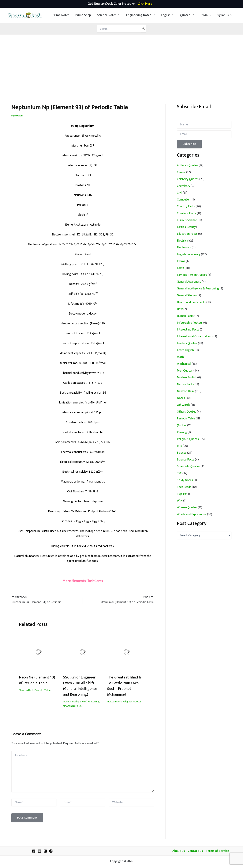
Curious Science (187, 220)
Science (181, 452)
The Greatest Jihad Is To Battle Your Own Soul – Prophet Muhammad (124, 686)
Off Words (183, 404)
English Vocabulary (188, 254)
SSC (81, 706)
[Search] (143, 28)
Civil (179, 192)
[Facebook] (34, 851)
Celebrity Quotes (188, 179)
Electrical (183, 240)
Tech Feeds (184, 487)
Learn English (185, 350)
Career (181, 172)
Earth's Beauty (186, 227)
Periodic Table (42, 690)
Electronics (184, 247)
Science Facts (185, 459)
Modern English (186, 377)
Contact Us (195, 851)
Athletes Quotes (187, 165)
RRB (179, 446)
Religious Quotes (132, 701)
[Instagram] (39, 851)
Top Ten (182, 493)
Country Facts (186, 206)
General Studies (187, 295)
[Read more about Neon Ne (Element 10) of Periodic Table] (38, 651)
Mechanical (184, 363)
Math (180, 357)
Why (179, 500)
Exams (181, 261)
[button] (108, 15)
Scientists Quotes (188, 466)
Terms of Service (217, 851)
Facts (180, 268)
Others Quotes (186, 411)
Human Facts (185, 316)
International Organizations (195, 336)
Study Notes (185, 480)
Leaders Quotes (187, 343)
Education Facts (187, 233)
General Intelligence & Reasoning (81, 701)
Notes (181, 398)
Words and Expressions (191, 514)
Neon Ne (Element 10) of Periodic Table (37, 680)
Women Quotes (187, 507)
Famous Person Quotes (192, 274)
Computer (183, 199)
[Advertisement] (121, 63)
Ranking (182, 432)
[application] (118, 15)
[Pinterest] (45, 851)
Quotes (181, 425)
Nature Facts (185, 384)
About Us (178, 851)
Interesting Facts (188, 329)
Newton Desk (26, 690)
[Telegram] (51, 851)
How (180, 309)
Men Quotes (185, 370)
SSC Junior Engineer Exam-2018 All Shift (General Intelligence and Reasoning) (80, 686)
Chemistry (183, 186)
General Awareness (189, 281)
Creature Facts (186, 213)
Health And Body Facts (191, 302)
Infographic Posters (190, 322)
